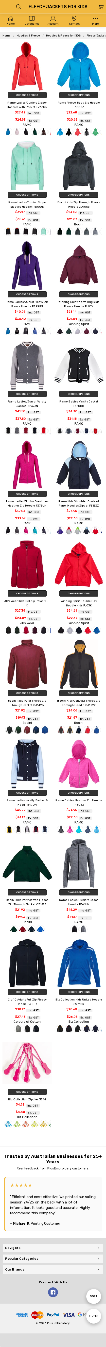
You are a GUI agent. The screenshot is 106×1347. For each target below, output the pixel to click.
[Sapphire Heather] (96, 829)
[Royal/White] (96, 730)
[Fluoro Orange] (26, 1124)
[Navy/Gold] (86, 1029)
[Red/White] (43, 431)
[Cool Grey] (86, 231)
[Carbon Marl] (83, 929)
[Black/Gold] (8, 231)
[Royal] (96, 630)
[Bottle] (69, 231)
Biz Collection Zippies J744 (27, 1099)
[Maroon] (86, 331)
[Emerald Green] (95, 132)
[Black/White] (26, 231)
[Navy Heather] (43, 530)
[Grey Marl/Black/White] (27, 829)
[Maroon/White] (26, 431)
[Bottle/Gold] (70, 730)
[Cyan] (8, 1124)
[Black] (26, 132)
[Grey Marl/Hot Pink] (69, 530)
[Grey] (95, 231)
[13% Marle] (18, 1029)
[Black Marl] (26, 331)
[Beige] (17, 132)
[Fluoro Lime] (17, 1124)
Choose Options (27, 95)
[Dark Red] (26, 630)
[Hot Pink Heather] (26, 530)
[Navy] (95, 331)
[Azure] (8, 132)
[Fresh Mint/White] (43, 231)
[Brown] (43, 132)
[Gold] (43, 1124)
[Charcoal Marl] (43, 331)
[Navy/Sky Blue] (86, 530)
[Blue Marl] (35, 331)
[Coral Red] (77, 132)
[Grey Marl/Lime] (77, 530)
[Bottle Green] (35, 132)
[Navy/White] (35, 431)
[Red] (88, 630)
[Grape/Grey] (60, 530)
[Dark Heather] (17, 530)
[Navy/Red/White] (36, 829)
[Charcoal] (77, 231)
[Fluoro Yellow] (35, 1124)
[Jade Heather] (35, 530)
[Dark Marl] (86, 132)
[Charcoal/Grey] (35, 231)
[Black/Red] (17, 231)
